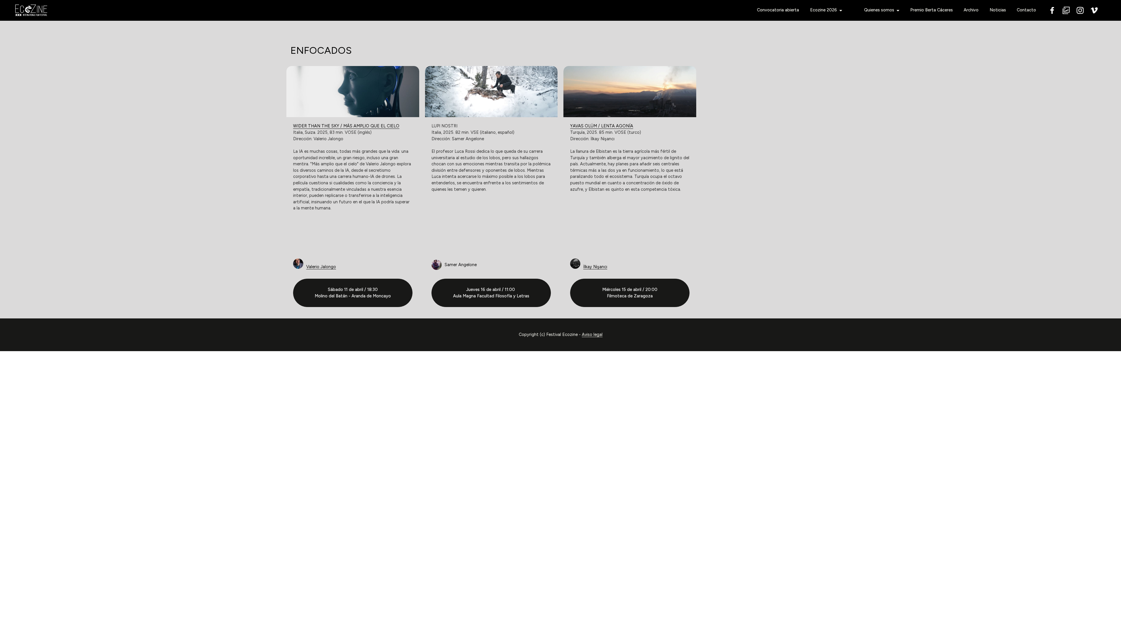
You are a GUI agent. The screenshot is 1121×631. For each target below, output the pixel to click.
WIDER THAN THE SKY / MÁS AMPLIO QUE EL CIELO (346, 126)
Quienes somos (879, 10)
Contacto (1026, 10)
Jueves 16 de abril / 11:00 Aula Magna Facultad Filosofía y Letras (491, 293)
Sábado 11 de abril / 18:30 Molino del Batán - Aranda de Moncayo (353, 293)
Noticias (998, 10)
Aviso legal (592, 334)
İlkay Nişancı (595, 266)
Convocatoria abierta (778, 10)
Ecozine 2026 (823, 10)
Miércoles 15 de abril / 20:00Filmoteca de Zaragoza (629, 293)
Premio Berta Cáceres (931, 10)
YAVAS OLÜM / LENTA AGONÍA (601, 126)
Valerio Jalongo (321, 266)
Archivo (971, 10)
